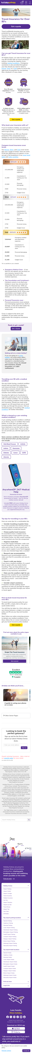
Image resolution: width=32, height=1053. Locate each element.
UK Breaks (6, 913)
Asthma (5, 448)
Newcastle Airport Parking (10, 945)
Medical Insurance (8, 898)
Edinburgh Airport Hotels (9, 975)
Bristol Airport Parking (9, 941)
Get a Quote (16, 329)
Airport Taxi (6, 909)
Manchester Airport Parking (10, 930)
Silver (12, 150)
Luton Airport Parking (9, 927)
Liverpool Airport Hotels (9, 968)
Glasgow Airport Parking (9, 939)
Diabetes (6, 453)
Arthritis (22, 444)
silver (8, 68)
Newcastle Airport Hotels (9, 977)
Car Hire (5, 900)
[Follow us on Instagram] (14, 1017)
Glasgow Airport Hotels (9, 971)
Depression (16, 448)
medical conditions (13, 63)
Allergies (6, 457)
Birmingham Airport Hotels (10, 964)
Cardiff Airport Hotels (9, 966)
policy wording (13, 157)
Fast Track (6, 911)
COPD (24, 453)
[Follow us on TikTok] (17, 1017)
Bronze (7, 150)
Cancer (15, 453)
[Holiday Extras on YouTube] (21, 1017)
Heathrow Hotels (7, 955)
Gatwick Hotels (7, 953)
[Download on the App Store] (16, 1028)
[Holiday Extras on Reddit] (24, 1017)
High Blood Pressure (9, 444)
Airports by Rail (7, 904)
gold (15, 68)
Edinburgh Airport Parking (10, 943)
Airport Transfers (7, 902)
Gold (18, 150)
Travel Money (6, 907)
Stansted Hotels (7, 957)
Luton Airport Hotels (8, 959)
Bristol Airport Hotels (9, 973)
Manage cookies (6, 1050)
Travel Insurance (7, 895)
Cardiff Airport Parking (9, 934)
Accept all (26, 1051)
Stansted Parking (7, 925)
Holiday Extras (8, 2)
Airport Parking (7, 889)
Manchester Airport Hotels (10, 962)
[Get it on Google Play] (16, 1031)
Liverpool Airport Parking (9, 936)
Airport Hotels (7, 891)
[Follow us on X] (11, 1017)
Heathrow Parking (8, 923)
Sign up (24, 748)
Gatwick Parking (7, 921)
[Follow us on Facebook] (7, 1017)
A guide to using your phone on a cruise (15, 704)
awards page (8, 758)
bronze (4, 68)
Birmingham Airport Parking (10, 932)
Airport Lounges (7, 893)
